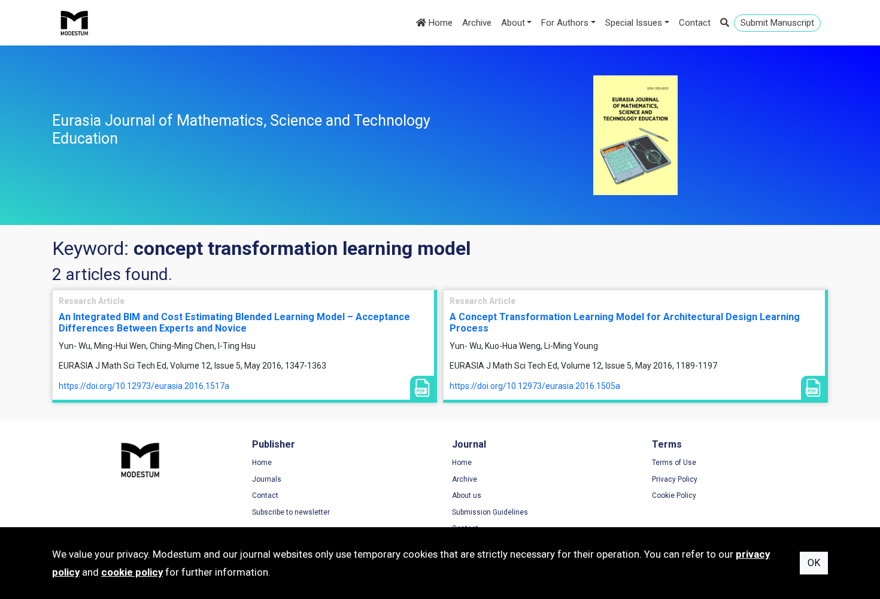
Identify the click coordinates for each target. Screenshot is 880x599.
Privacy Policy (674, 479)
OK (814, 562)
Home (439, 22)
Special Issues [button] (633, 22)
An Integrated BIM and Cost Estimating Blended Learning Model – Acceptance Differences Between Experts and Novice (234, 322)
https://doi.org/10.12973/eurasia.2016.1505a (535, 386)
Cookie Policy (674, 495)
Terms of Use (674, 462)
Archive (476, 22)
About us (466, 495)
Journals (266, 479)
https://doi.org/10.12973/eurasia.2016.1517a (144, 386)
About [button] (513, 22)
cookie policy (132, 572)
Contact (695, 22)
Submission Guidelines (490, 512)
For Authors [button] (564, 22)
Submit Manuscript (777, 22)
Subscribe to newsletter (291, 512)
